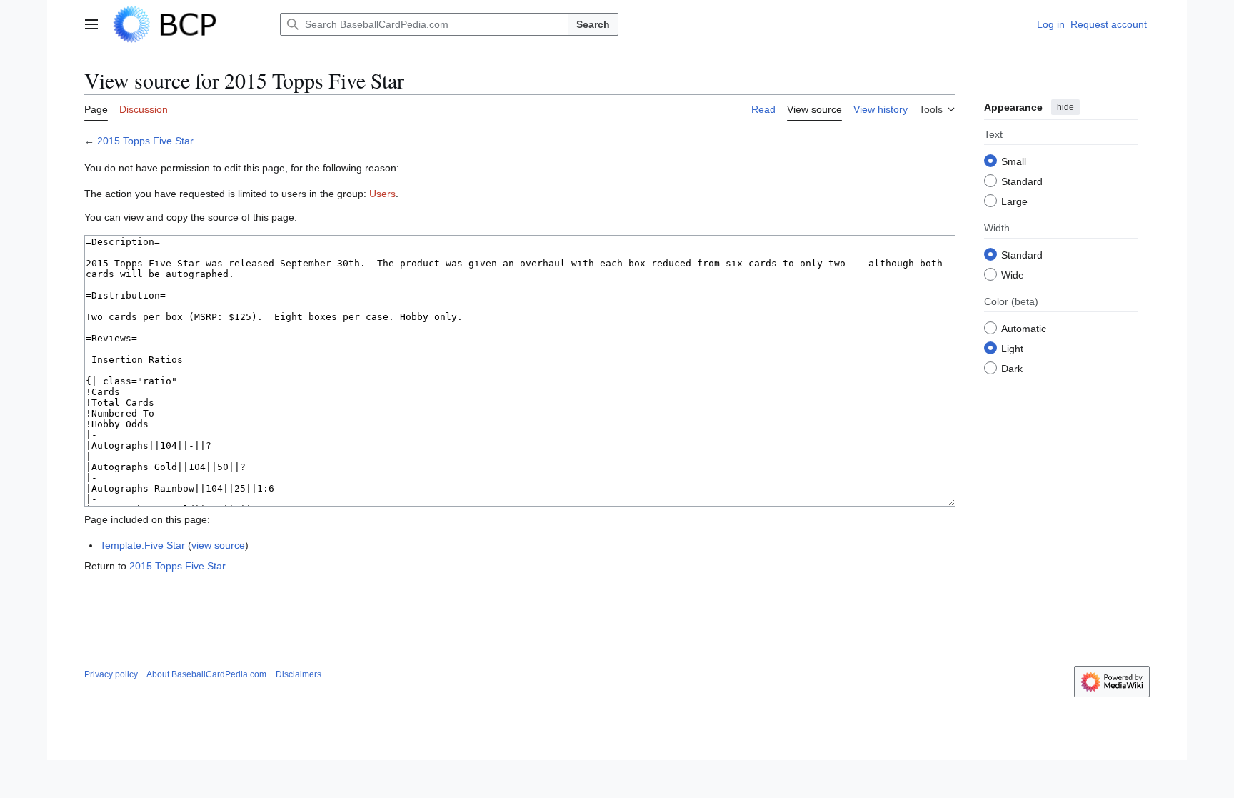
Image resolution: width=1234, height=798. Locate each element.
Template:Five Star (142, 545)
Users (382, 193)
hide (1065, 107)
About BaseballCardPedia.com (206, 674)
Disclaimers (298, 674)
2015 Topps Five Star (145, 140)
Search (593, 24)
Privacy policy (111, 674)
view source (218, 545)
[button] (91, 24)
